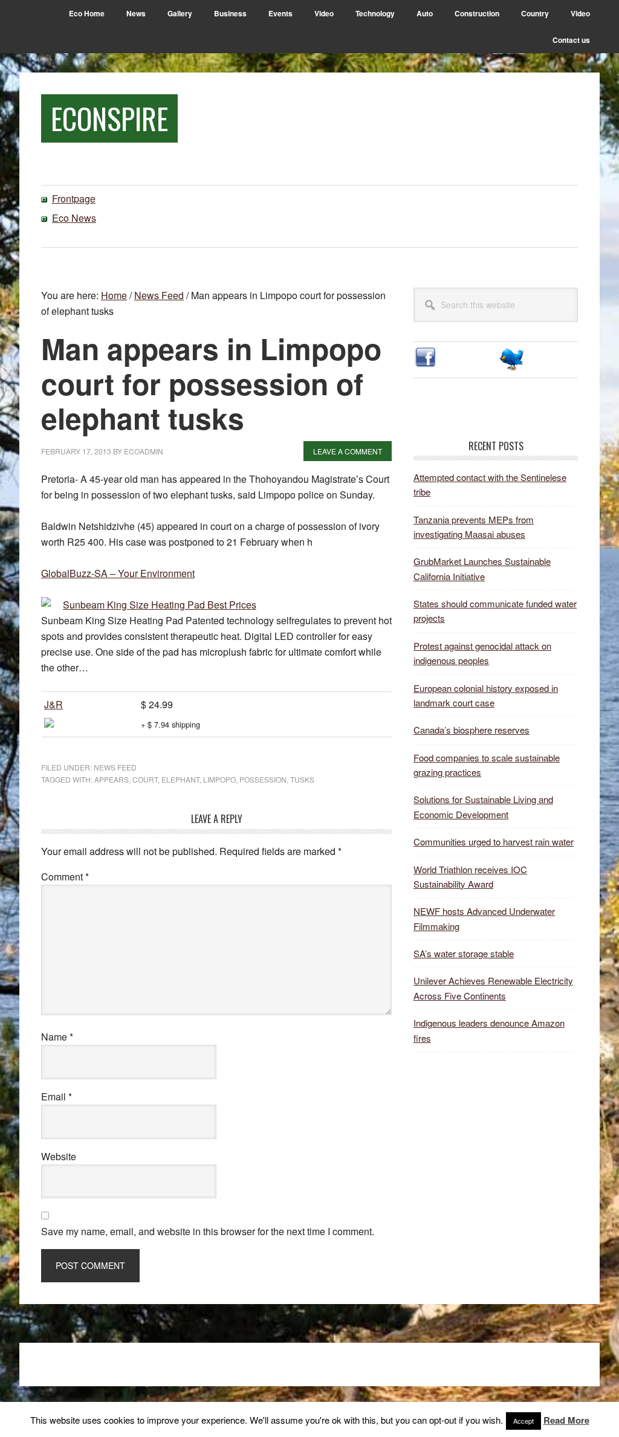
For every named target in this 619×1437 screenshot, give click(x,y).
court (145, 779)
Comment (65, 876)
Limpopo (219, 779)
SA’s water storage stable (463, 953)
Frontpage (74, 198)
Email (56, 1096)
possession (263, 779)
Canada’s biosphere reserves (471, 729)
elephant (180, 779)
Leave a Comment (347, 451)
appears (111, 779)
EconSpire (109, 118)
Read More (566, 1420)
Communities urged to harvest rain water (493, 841)
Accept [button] (523, 1421)
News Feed (115, 767)
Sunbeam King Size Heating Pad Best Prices (159, 605)
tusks (302, 779)
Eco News (74, 218)
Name (57, 1037)
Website (58, 1156)
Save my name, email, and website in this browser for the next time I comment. (207, 1231)
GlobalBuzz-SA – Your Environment (118, 573)
